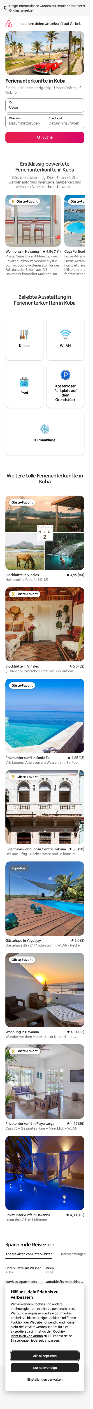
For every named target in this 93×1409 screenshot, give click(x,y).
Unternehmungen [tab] (73, 1254)
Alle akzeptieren (45, 1356)
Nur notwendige (45, 1368)
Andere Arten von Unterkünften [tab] (28, 1254)
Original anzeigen (21, 10)
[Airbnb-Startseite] (8, 24)
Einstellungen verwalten (45, 1379)
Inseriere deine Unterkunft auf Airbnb (50, 23)
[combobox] (45, 107)
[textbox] (25, 123)
